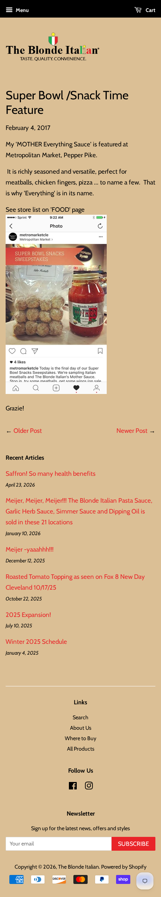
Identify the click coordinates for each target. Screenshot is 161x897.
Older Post (27, 430)
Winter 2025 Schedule (36, 641)
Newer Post (132, 430)
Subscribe (133, 843)
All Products (80, 748)
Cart (150, 10)
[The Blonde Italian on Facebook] (73, 787)
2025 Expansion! (28, 614)
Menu (22, 10)
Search (80, 717)
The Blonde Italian (78, 866)
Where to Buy (80, 738)
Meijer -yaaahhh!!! (30, 549)
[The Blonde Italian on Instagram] (89, 787)
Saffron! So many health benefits (50, 473)
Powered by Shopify (123, 866)
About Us (80, 727)
